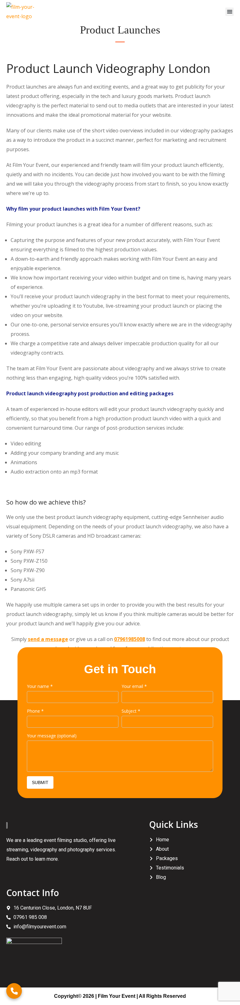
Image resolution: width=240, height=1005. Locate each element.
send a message (48, 639)
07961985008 (129, 639)
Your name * (40, 686)
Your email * (134, 686)
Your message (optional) (52, 736)
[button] (229, 12)
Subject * (131, 711)
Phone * (35, 711)
